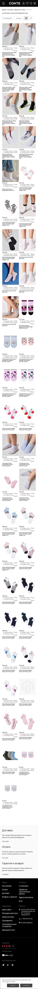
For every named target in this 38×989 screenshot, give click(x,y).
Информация (6, 906)
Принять (13, 985)
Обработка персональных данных (24, 891)
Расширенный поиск (10, 913)
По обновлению (7, 18)
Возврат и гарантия (9, 897)
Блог (21, 901)
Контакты (22, 906)
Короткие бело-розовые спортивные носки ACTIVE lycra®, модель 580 (9, 54)
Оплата (5, 889)
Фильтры (18, 18)
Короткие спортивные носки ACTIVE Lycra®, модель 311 (8, 534)
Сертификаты (7, 920)
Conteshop (22, 882)
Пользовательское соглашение (9, 925)
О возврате (5, 874)
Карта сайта (6, 909)
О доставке (5, 841)
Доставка (5, 893)
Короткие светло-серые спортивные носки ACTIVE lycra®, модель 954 (26, 156)
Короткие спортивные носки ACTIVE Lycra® (8, 429)
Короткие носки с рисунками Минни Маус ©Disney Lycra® (26, 327)
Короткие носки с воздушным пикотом (8, 189)
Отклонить (26, 985)
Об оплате (5, 858)
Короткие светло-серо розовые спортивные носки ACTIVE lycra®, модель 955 (8, 89)
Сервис (4, 882)
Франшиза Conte (8, 930)
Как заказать (7, 886)
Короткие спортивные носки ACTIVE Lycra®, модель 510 (8, 258)
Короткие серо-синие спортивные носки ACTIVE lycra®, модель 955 (25, 89)
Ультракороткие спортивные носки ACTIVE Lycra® (7, 464)
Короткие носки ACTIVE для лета (26, 258)
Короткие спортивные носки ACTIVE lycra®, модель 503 (25, 189)
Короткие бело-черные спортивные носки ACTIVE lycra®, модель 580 (26, 54)
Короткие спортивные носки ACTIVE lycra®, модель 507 (25, 225)
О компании (23, 886)
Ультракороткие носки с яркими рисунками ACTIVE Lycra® (9, 360)
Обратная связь (8, 917)
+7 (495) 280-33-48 (26, 918)
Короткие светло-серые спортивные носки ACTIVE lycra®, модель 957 (9, 122)
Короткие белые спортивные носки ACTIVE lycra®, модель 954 (8, 156)
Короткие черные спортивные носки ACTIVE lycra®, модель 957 (25, 122)
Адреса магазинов (26, 897)
